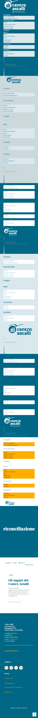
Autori (22, 563)
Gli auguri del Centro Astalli (18, 582)
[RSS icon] (19, 711)
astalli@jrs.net (13, 639)
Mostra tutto (29, 565)
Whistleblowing (9, 683)
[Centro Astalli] (15, 12)
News (11, 575)
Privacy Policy (9, 678)
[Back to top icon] (32, 714)
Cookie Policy (8, 692)
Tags (14, 563)
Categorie (8, 563)
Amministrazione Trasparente (14, 687)
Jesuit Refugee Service (12, 651)
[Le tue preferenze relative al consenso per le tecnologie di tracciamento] (34, 714)
